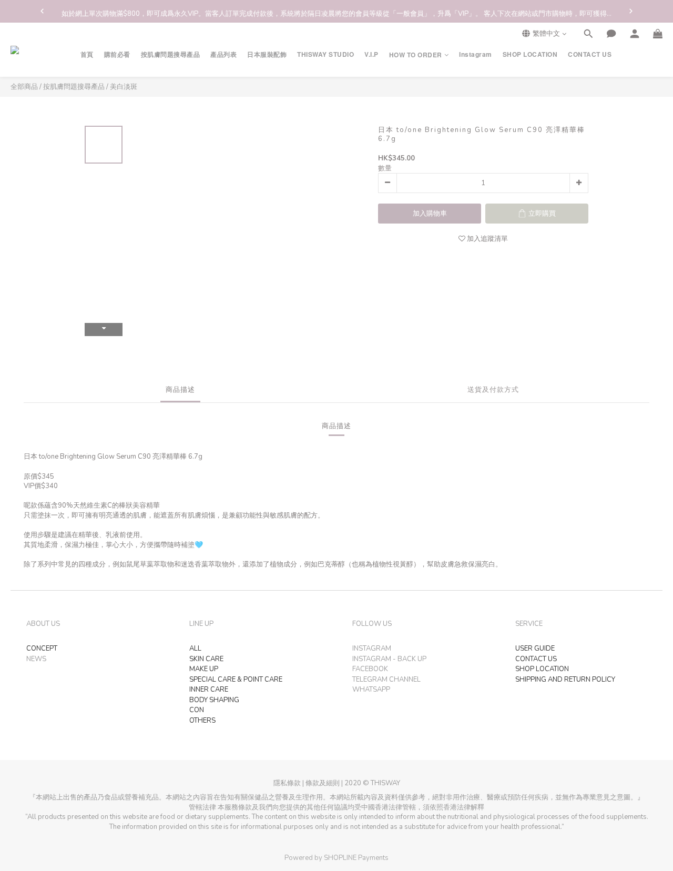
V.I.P (371, 54)
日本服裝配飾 (267, 54)
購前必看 (117, 54)
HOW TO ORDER (415, 54)
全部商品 (24, 87)
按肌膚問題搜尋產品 (170, 54)
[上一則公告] (42, 11)
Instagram (475, 54)
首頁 (87, 54)
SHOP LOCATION (530, 54)
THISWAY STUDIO (325, 54)
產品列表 (223, 54)
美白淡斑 (123, 87)
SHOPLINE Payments (356, 858)
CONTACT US (589, 54)
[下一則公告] (631, 11)
